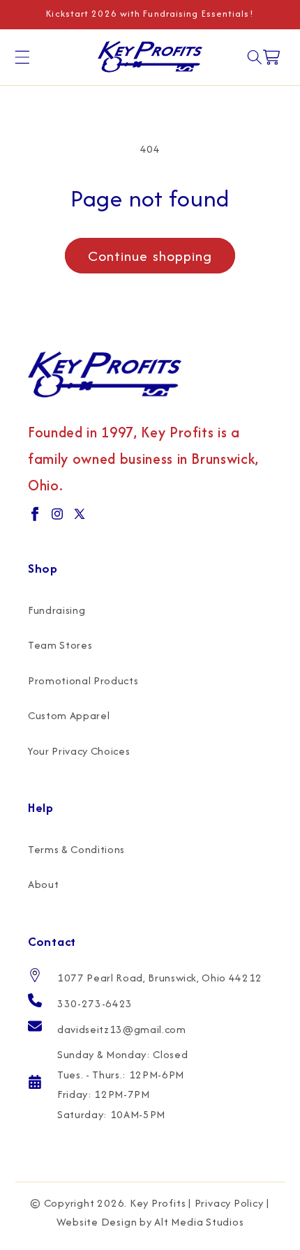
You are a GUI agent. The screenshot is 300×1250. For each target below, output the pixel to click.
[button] (22, 57)
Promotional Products (83, 680)
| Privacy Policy (225, 1203)
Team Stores (60, 645)
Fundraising (56, 610)
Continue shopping (150, 256)
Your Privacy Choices (79, 751)
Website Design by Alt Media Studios (150, 1222)
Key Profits (158, 1203)
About (43, 884)
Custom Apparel (69, 715)
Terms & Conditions (76, 849)
